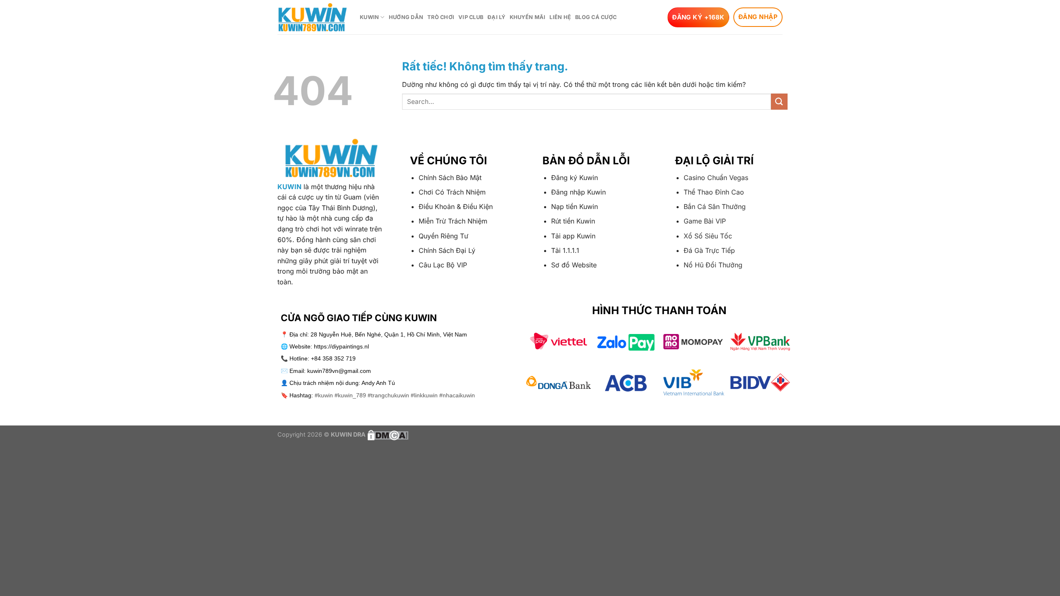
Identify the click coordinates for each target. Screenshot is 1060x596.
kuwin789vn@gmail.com (339, 371)
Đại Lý (496, 17)
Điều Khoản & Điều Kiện (456, 206)
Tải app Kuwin (573, 236)
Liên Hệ (560, 17)
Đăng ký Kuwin (574, 177)
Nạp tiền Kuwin (574, 206)
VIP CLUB (470, 17)
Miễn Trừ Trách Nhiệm (453, 221)
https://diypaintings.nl (341, 346)
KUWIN (369, 17)
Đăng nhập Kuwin (578, 192)
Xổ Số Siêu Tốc (708, 236)
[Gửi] (779, 102)
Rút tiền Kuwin (573, 221)
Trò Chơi (440, 17)
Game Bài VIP (705, 221)
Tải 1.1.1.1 (565, 250)
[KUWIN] (312, 17)
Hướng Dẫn (406, 17)
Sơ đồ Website (574, 265)
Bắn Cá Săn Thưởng (715, 206)
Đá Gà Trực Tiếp (709, 250)
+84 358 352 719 (333, 358)
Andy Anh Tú (378, 383)
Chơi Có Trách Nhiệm (452, 192)
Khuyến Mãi (528, 17)
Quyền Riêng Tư (443, 236)
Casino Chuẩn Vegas (716, 177)
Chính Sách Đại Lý (447, 250)
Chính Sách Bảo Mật (450, 177)
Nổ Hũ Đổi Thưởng (713, 265)
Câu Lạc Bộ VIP (443, 265)
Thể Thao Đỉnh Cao (714, 192)
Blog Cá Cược (596, 17)
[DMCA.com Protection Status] (387, 434)
